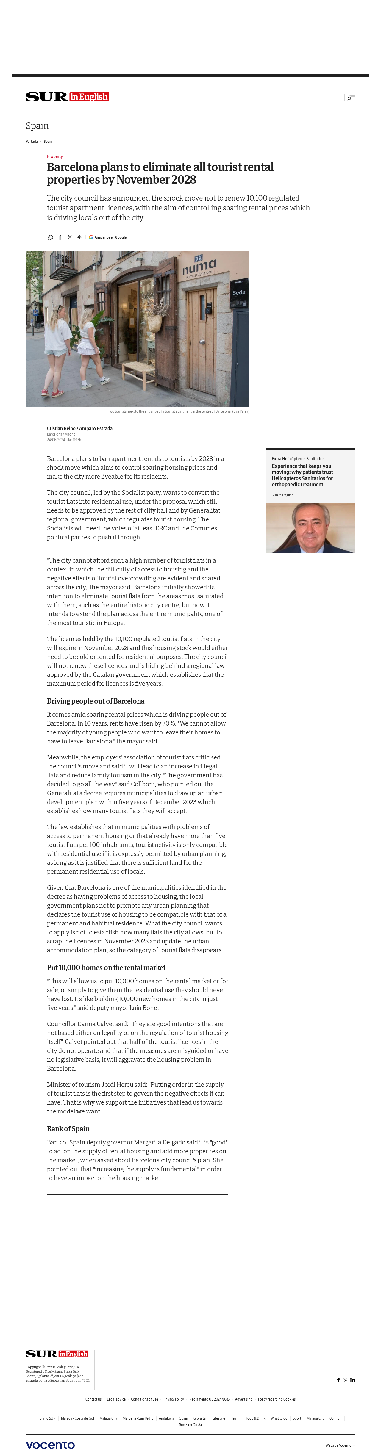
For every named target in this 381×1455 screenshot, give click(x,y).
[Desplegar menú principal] (351, 97)
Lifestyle (218, 1418)
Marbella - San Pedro (138, 1418)
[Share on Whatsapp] (50, 237)
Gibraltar (200, 1418)
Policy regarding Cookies (277, 1399)
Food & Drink (255, 1418)
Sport (297, 1418)
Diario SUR (47, 1418)
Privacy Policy (173, 1399)
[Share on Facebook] (60, 237)
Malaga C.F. (315, 1418)
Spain (37, 125)
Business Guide (190, 1425)
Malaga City (108, 1418)
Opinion (335, 1418)
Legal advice (116, 1399)
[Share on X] (69, 237)
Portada (32, 141)
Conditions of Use (144, 1399)
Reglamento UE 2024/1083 (209, 1399)
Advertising (244, 1399)
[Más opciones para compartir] (79, 237)
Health (235, 1418)
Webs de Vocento (339, 1445)
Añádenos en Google (111, 237)
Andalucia (166, 1418)
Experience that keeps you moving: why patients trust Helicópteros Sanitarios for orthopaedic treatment (302, 475)
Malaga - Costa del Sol (77, 1418)
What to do (279, 1418)
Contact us (93, 1399)
